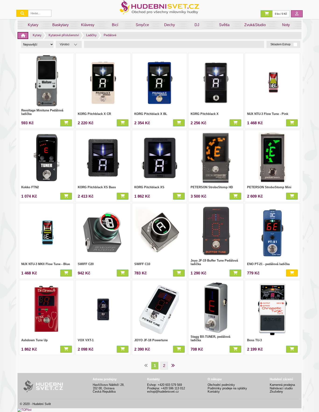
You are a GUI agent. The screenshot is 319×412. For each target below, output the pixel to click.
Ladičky (91, 35)
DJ (197, 25)
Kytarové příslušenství (64, 35)
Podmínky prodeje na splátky (227, 388)
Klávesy (87, 25)
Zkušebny (276, 391)
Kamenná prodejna (282, 385)
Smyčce (142, 25)
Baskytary (60, 25)
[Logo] (159, 13)
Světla (224, 25)
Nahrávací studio (281, 388)
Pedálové (110, 35)
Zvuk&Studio (255, 25)
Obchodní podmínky (221, 385)
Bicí (115, 25)
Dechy (169, 25)
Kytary (33, 25)
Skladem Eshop (280, 44)
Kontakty (214, 391)
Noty (286, 25)
